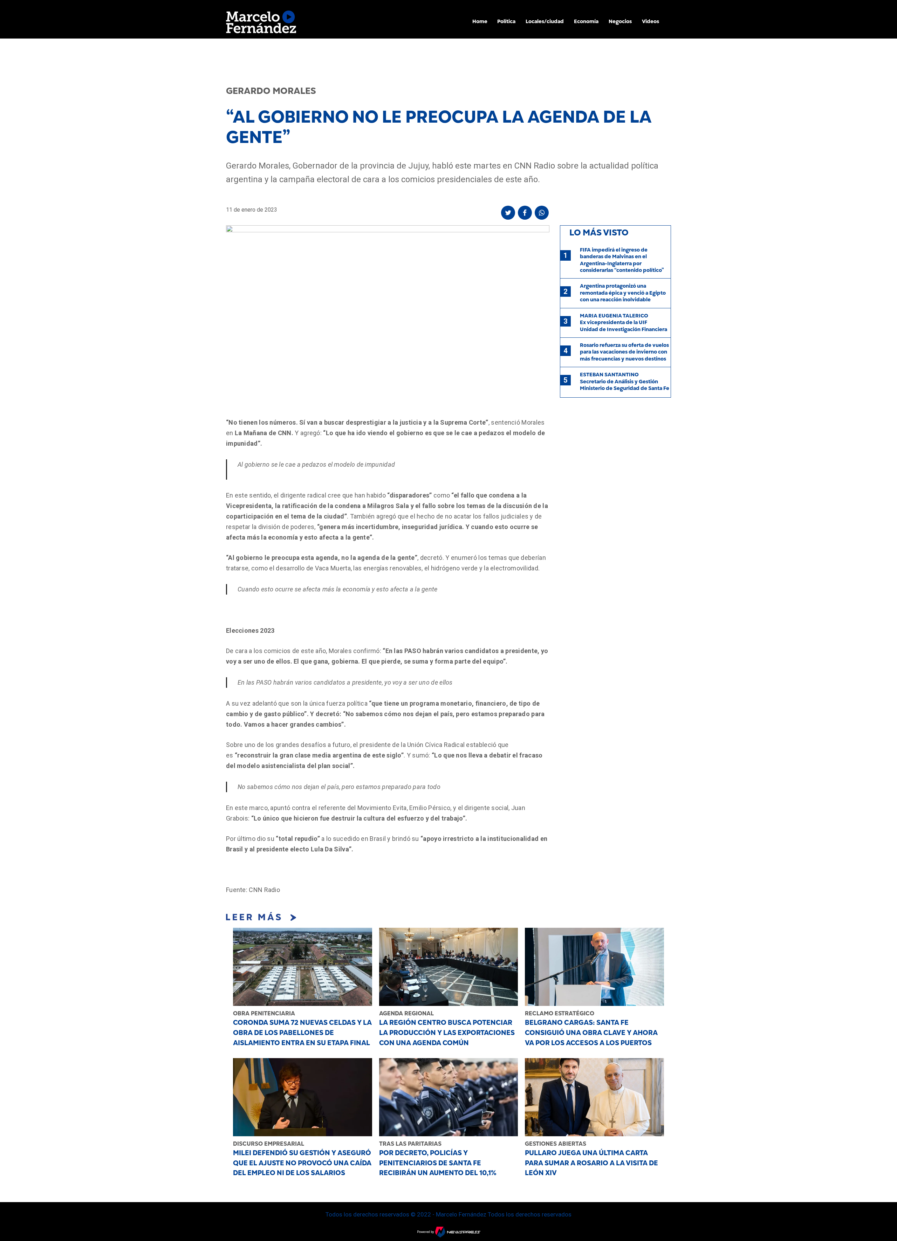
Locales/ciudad (545, 21)
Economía (586, 21)
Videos (650, 21)
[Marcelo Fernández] (261, 24)
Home (479, 21)
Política (506, 21)
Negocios (620, 21)
